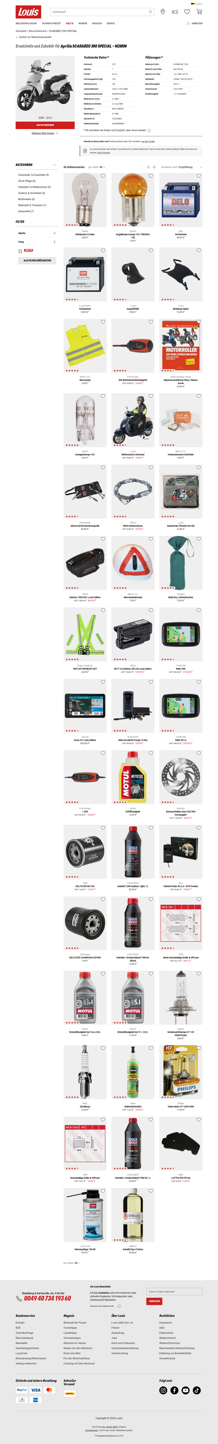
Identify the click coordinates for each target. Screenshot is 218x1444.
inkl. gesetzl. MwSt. (110, 1427)
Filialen (115, 1327)
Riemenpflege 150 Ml (85, 1249)
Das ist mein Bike (45, 125)
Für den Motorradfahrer (77, 1358)
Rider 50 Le (180, 740)
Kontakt (20, 1322)
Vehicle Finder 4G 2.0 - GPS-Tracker (180, 886)
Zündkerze (85, 1106)
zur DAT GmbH (148, 141)
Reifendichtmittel (132, 1106)
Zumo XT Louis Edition (85, 740)
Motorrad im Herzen (75, 1343)
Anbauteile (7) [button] (26, 211)
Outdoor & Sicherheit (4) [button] (31, 193)
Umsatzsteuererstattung (124, 1348)
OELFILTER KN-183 (84, 886)
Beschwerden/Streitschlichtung (176, 1348)
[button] (196, 4)
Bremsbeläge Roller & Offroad (85, 1178)
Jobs (114, 1338)
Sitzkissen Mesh (181, 309)
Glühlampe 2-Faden (85, 234)
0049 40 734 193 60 (47, 1298)
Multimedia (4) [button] (26, 199)
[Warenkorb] (199, 11)
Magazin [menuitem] (96, 23)
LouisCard (21, 1353)
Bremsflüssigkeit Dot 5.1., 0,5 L (133, 1032)
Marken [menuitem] (83, 23)
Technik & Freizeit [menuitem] (51, 23)
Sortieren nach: (169, 167)
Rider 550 (180, 669)
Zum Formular (104, 153)
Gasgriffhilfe (133, 309)
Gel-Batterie (85, 309)
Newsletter (21, 1343)
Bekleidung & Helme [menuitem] (26, 23)
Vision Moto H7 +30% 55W (181, 1106)
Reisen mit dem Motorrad (78, 1348)
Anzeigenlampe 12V (85, 454)
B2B (18, 1327)
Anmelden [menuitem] (197, 23)
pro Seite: (93, 167)
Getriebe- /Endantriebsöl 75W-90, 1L (133, 1178)
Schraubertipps (72, 1338)
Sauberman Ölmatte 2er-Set (181, 526)
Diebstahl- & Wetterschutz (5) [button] (34, 187)
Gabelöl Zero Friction (133, 1249)
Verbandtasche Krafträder (181, 454)
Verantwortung (119, 1353)
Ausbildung (117, 1332)
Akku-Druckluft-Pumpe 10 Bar (133, 740)
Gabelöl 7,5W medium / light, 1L (132, 886)
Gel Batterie (181, 234)
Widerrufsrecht (167, 1338)
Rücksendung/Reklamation (31, 1358)
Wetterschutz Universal (132, 454)
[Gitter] (148, 166)
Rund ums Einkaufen (123, 1343)
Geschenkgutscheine (27, 1348)
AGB (161, 1327)
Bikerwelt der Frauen (75, 1322)
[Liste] (154, 167)
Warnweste (85, 380)
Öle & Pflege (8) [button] (27, 181)
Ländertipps (70, 1332)
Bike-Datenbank (24, 1338)
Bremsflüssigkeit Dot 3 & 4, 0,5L (85, 1032)
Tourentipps (70, 1327)
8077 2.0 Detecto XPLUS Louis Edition (133, 669)
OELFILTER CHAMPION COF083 (85, 957)
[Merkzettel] (187, 11)
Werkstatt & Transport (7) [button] (32, 205)
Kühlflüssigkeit (133, 811)
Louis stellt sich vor (122, 1322)
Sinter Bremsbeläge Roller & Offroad (181, 957)
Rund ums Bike (72, 1353)
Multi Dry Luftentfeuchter (180, 597)
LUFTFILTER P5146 (180, 1178)
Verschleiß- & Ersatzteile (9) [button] (33, 174)
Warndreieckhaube (133, 597)
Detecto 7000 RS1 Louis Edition (85, 597)
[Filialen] (163, 11)
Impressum (165, 1322)
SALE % (29, 250)
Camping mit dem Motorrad (79, 1363)
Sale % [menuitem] (69, 23)
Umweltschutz (167, 1358)
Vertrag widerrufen (26, 1363)
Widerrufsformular (169, 1343)
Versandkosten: (91, 1430)
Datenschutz (166, 1332)
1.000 (85, 811)
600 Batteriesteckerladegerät (133, 380)
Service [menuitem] (111, 23)
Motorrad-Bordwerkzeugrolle (85, 526)
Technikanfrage (24, 1332)
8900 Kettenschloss (133, 526)
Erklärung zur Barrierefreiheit (175, 1353)
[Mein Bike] (175, 11)
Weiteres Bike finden (43, 133)
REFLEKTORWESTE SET (85, 669)
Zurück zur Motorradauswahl (34, 37)
